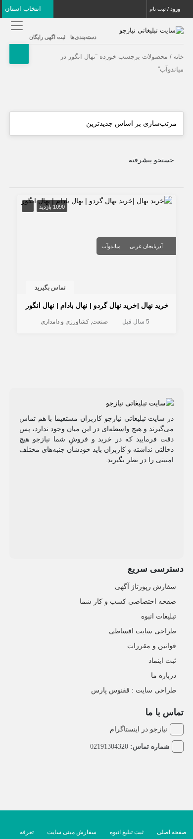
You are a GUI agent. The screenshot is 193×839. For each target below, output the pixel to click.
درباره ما (163, 675)
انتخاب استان (24, 8)
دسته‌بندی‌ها (83, 37)
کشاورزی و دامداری (65, 321)
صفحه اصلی (172, 832)
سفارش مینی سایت (71, 832)
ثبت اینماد (162, 660)
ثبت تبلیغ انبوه (127, 832)
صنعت (100, 321)
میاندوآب (111, 246)
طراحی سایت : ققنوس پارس (133, 690)
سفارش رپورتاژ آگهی (145, 586)
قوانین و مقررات (151, 646)
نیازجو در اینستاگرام (138, 729)
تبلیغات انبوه (158, 616)
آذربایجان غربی (146, 246)
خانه (179, 56)
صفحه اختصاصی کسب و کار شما (128, 601)
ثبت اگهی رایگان (47, 37)
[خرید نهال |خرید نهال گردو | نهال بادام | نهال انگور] (96, 200)
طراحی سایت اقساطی (142, 631)
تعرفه (27, 832)
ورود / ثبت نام (165, 9)
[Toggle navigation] (15, 25)
